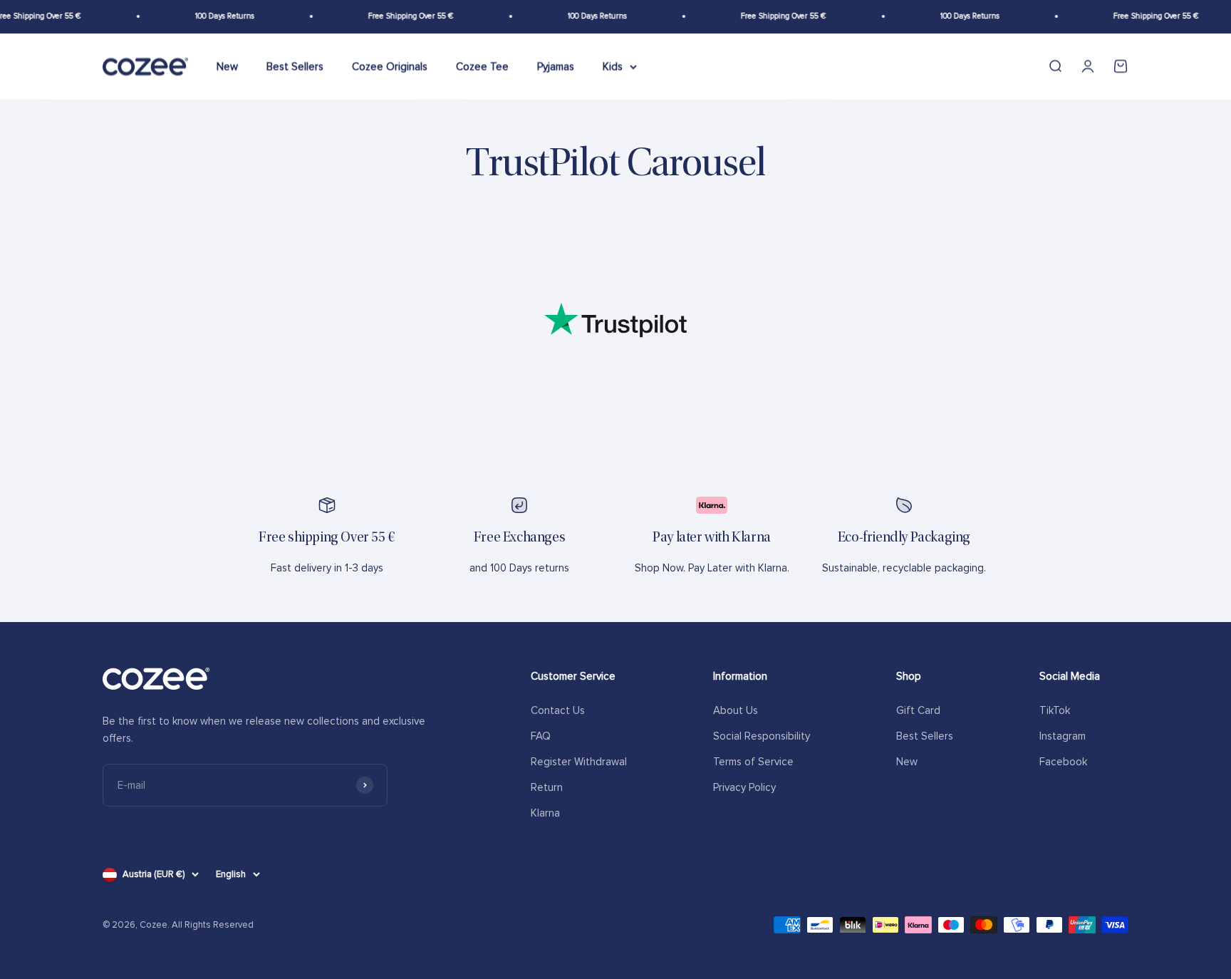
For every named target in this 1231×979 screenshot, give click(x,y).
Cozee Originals (389, 66)
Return (547, 787)
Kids (613, 66)
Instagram (1062, 736)
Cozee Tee (482, 66)
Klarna (545, 813)
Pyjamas (555, 66)
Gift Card (918, 710)
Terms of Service (753, 761)
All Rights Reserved (213, 925)
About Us (735, 710)
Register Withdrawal (579, 761)
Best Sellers (294, 66)
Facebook (1063, 761)
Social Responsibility (761, 736)
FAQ (541, 736)
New (227, 66)
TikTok (1054, 710)
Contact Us (558, 710)
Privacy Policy (744, 787)
